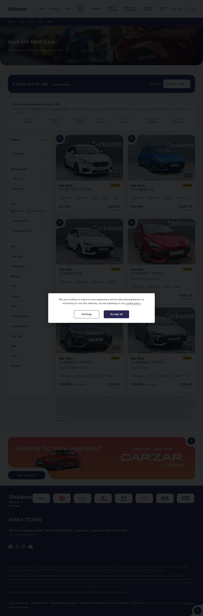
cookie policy (133, 303)
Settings (87, 314)
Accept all (116, 314)
